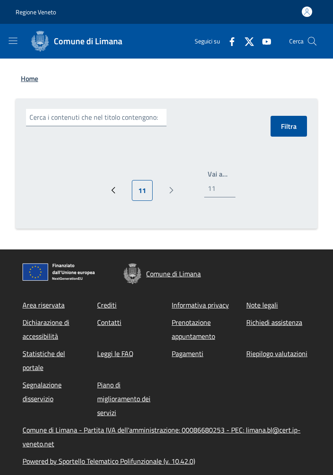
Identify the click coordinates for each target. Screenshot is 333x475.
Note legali (262, 305)
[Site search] (312, 41)
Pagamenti (187, 353)
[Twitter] (246, 41)
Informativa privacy (200, 305)
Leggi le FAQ (115, 353)
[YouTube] (263, 41)
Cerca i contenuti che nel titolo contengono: (93, 117)
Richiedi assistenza (274, 322)
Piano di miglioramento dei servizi (123, 399)
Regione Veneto (36, 11)
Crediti (107, 305)
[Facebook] (228, 41)
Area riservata (44, 305)
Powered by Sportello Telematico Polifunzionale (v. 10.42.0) (109, 461)
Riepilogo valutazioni (276, 353)
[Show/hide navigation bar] (13, 40)
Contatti (109, 322)
